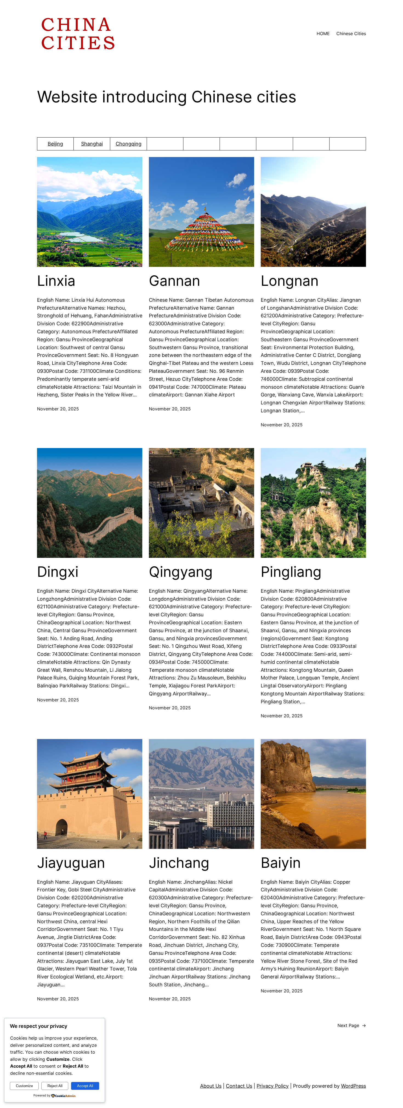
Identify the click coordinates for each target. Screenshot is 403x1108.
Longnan (290, 280)
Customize (24, 1086)
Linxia (56, 280)
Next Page (351, 1025)
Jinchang (179, 862)
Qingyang (181, 571)
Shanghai (92, 144)
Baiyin (281, 862)
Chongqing (128, 144)
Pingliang (291, 571)
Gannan (174, 280)
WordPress (353, 1086)
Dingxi (57, 571)
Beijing (55, 144)
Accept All (85, 1086)
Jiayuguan (71, 862)
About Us (211, 1086)
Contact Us (239, 1086)
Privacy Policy (273, 1086)
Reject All (55, 1086)
